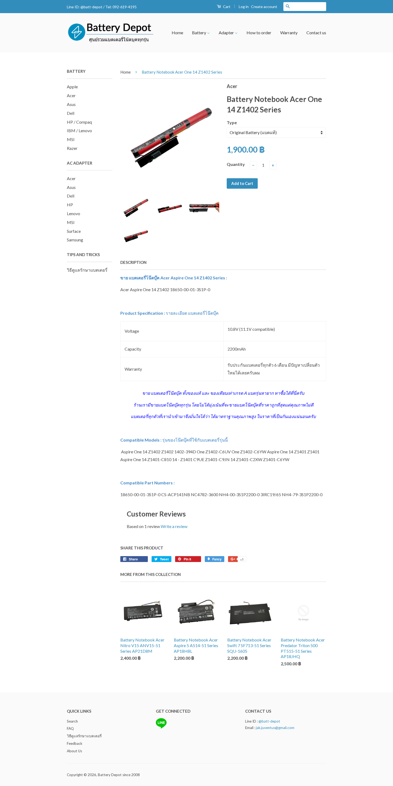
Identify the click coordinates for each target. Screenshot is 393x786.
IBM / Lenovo (79, 130)
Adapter (227, 32)
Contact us (316, 32)
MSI (71, 139)
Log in (244, 6)
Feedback (74, 743)
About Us (74, 751)
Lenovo (73, 213)
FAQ (70, 728)
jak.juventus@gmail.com (275, 728)
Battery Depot (110, 775)
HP (70, 204)
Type (232, 122)
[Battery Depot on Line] (161, 727)
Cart (226, 6)
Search (72, 721)
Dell (70, 113)
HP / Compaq (79, 121)
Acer (71, 95)
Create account (264, 6)
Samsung (75, 239)
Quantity (236, 164)
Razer (72, 148)
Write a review (174, 526)
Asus (71, 104)
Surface (74, 231)
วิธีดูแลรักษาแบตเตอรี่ (87, 269)
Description (133, 262)
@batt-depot (91, 7)
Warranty (289, 32)
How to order (258, 32)
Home (177, 32)
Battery (199, 32)
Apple (72, 86)
